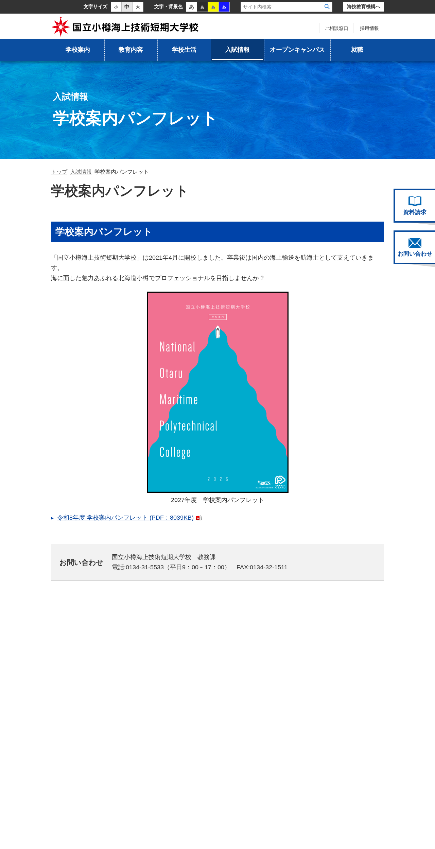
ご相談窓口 (336, 28)
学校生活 (184, 49)
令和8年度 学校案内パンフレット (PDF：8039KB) (125, 517)
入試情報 (237, 49)
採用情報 (369, 28)
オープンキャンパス (297, 49)
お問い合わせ (415, 253)
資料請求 (415, 212)
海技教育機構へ (363, 6)
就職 (357, 49)
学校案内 (78, 49)
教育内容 (131, 49)
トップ (59, 172)
